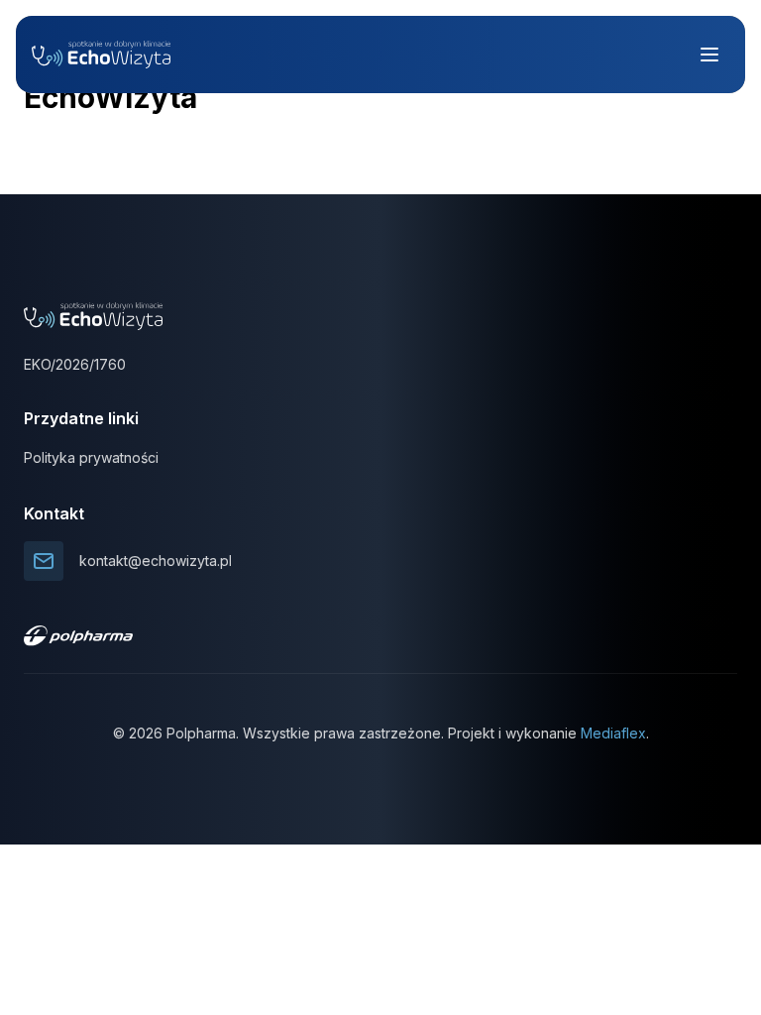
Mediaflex (613, 733)
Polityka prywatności (91, 457)
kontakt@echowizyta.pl (155, 560)
